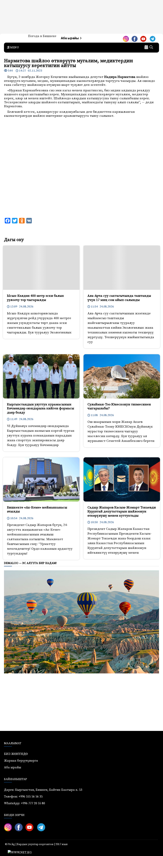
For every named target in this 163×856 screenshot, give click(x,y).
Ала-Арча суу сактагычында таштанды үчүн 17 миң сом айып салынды (119, 298)
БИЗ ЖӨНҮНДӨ (16, 754)
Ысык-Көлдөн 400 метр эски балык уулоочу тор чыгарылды (35, 298)
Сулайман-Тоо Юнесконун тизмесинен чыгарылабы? (119, 406)
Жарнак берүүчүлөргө (21, 761)
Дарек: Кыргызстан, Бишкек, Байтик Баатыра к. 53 (43, 790)
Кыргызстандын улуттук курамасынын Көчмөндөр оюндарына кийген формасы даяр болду (40, 408)
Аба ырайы (70, 38)
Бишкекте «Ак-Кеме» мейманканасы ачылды (37, 509)
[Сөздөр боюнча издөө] (151, 48)
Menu (14, 47)
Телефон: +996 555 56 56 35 (23, 797)
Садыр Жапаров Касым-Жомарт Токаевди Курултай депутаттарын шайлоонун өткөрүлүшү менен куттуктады (121, 511)
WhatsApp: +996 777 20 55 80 (24, 803)
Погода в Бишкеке (42, 36)
